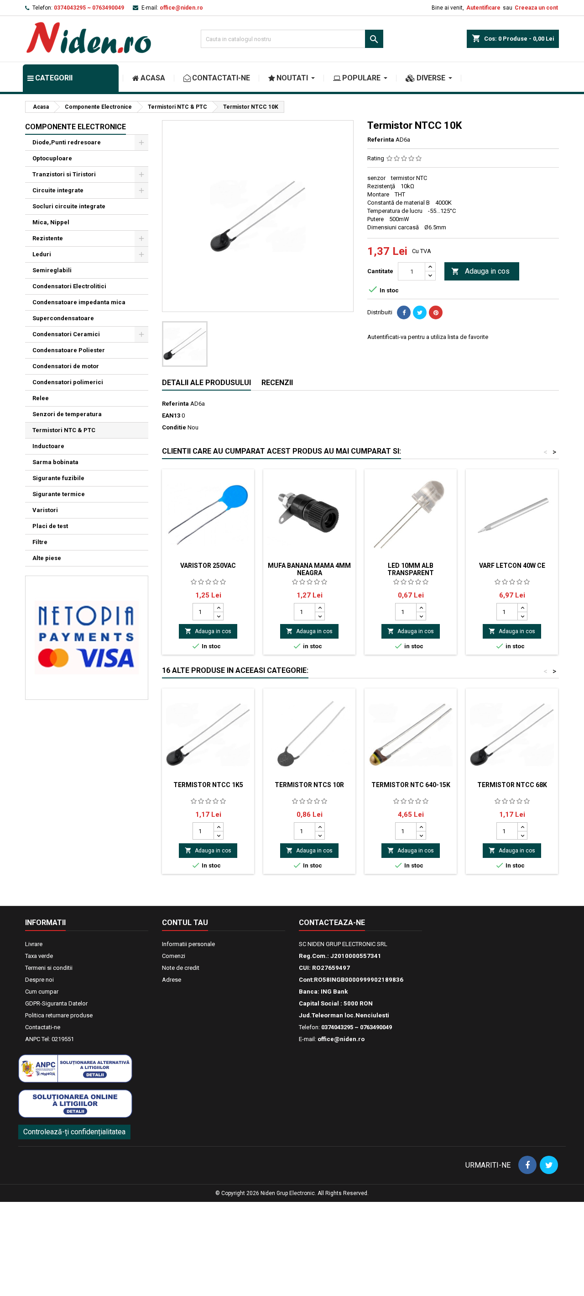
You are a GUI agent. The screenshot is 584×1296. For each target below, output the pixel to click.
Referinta (380, 139)
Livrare (33, 944)
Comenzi (173, 955)
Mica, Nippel (50, 222)
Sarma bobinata (55, 462)
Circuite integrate (57, 190)
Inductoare (48, 446)
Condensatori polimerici (67, 382)
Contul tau (185, 922)
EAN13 (171, 415)
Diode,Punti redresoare (66, 142)
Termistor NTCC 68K (512, 784)
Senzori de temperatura (67, 414)
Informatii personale (188, 944)
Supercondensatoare (63, 318)
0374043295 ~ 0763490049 (89, 8)
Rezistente (47, 238)
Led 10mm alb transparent (410, 569)
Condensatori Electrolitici (69, 286)
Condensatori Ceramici (66, 334)
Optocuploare (52, 158)
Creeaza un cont (536, 8)
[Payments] (86, 637)
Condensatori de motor (65, 366)
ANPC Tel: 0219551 (49, 1039)
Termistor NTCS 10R (309, 784)
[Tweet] (420, 312)
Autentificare (483, 8)
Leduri (41, 254)
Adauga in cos (480, 271)
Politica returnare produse (59, 1015)
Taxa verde (39, 955)
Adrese (171, 979)
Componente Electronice (75, 126)
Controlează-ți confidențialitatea (74, 1131)
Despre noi (39, 979)
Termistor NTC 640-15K (410, 784)
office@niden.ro (181, 8)
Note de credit (180, 967)
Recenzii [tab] (277, 382)
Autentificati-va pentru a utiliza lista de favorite (427, 336)
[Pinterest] (436, 312)
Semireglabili (52, 270)
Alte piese (46, 558)
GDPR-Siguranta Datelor (56, 1003)
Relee (40, 398)
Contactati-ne (42, 1027)
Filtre (39, 542)
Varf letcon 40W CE (512, 565)
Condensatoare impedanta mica (78, 302)
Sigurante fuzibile (58, 478)
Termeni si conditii (49, 967)
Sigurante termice (58, 494)
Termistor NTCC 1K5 (208, 784)
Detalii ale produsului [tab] (206, 382)
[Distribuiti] (404, 312)
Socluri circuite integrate (68, 206)
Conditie (174, 427)
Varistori (45, 510)
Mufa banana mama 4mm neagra (309, 569)
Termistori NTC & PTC (63, 430)
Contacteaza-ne (332, 922)
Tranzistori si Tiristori (64, 174)
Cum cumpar (41, 991)
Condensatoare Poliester (68, 350)
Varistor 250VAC (208, 565)
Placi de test (50, 526)
